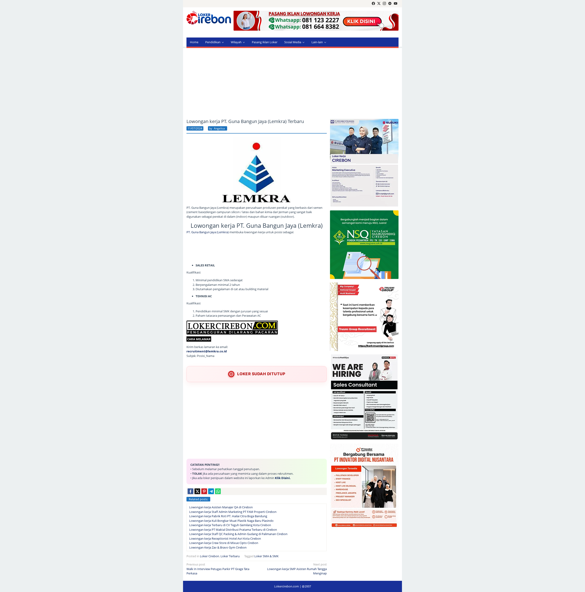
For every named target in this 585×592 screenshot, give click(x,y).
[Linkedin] (390, 3)
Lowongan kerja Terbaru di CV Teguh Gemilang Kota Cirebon (230, 525)
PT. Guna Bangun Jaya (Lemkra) (207, 232)
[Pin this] (204, 491)
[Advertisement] (292, 83)
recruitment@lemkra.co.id (206, 351)
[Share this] (190, 491)
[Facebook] (373, 3)
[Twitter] (379, 3)
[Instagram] (384, 3)
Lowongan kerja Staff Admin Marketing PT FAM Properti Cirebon (233, 512)
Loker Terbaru (230, 556)
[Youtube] (396, 3)
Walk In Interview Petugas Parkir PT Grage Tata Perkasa (217, 568)
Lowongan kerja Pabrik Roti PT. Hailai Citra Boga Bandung (228, 516)
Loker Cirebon (209, 556)
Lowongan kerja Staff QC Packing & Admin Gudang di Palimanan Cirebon (238, 534)
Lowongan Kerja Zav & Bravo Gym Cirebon (218, 547)
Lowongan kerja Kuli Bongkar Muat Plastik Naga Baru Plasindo (231, 521)
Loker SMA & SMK (266, 556)
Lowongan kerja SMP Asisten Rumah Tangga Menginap (297, 568)
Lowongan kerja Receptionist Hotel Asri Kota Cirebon (225, 538)
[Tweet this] (197, 491)
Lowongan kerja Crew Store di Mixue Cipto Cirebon (223, 543)
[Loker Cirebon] (208, 18)
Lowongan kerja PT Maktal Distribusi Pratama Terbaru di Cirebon (233, 530)
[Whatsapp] (218, 491)
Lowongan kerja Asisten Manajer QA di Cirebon (221, 507)
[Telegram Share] (211, 491)
